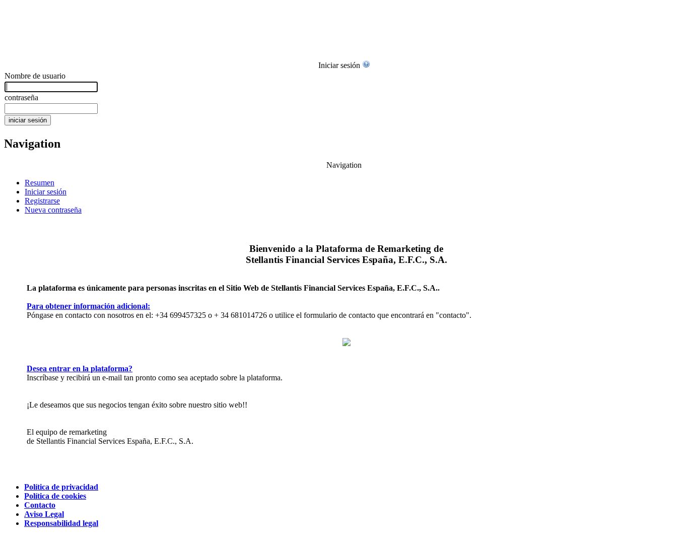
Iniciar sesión (45, 191)
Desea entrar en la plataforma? (79, 368)
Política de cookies (55, 496)
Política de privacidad (61, 487)
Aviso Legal (44, 514)
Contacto (39, 505)
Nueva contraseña (53, 210)
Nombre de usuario (35, 76)
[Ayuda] (366, 65)
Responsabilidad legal (61, 523)
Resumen (39, 182)
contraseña (21, 97)
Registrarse (42, 200)
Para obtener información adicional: (88, 306)
